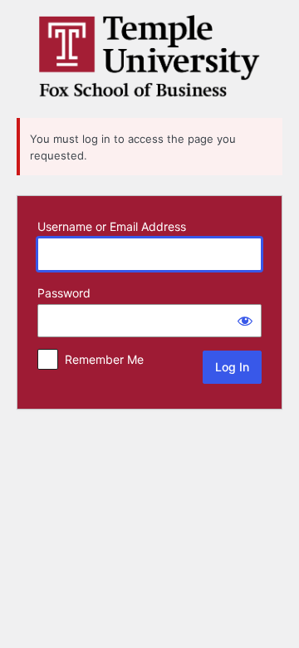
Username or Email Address (111, 226)
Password (64, 293)
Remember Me (104, 359)
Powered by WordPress (149, 56)
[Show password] (245, 320)
